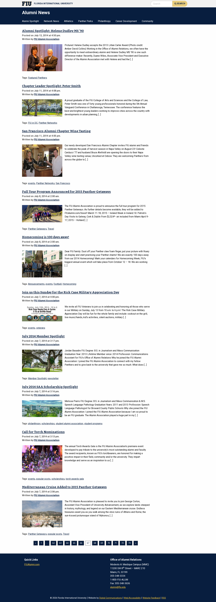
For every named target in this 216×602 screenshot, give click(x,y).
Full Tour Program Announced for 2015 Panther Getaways (66, 192)
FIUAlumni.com (32, 564)
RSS (164, 598)
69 (102, 543)
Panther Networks (48, 122)
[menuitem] (30, 21)
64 (67, 543)
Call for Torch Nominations (43, 432)
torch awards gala (75, 478)
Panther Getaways (37, 228)
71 (115, 543)
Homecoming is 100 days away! (45, 237)
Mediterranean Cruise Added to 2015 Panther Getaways (64, 487)
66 (81, 543)
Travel (51, 228)
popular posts (43, 478)
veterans (40, 328)
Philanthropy (104, 21)
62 (53, 543)
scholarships (48, 423)
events (31, 183)
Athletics (68, 21)
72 (122, 543)
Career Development (126, 21)
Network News (51, 21)
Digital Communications (110, 598)
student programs (93, 423)
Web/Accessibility (132, 598)
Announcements (36, 284)
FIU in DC (33, 122)
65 (74, 543)
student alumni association (69, 423)
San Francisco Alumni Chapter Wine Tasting (56, 131)
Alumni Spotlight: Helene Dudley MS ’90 (53, 31)
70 (109, 543)
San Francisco (63, 183)
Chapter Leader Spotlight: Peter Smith (51, 86)
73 (129, 543)
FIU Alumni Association (46, 39)
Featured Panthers (37, 77)
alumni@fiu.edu (118, 587)
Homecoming (69, 284)
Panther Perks (85, 21)
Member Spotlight (37, 378)
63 (60, 543)
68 (95, 543)
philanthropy (34, 423)
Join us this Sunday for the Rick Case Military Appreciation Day (70, 292)
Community (147, 21)
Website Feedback (151, 598)
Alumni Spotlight (30, 21)
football (58, 284)
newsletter (53, 378)
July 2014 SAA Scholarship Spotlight (50, 387)
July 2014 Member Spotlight (43, 336)
